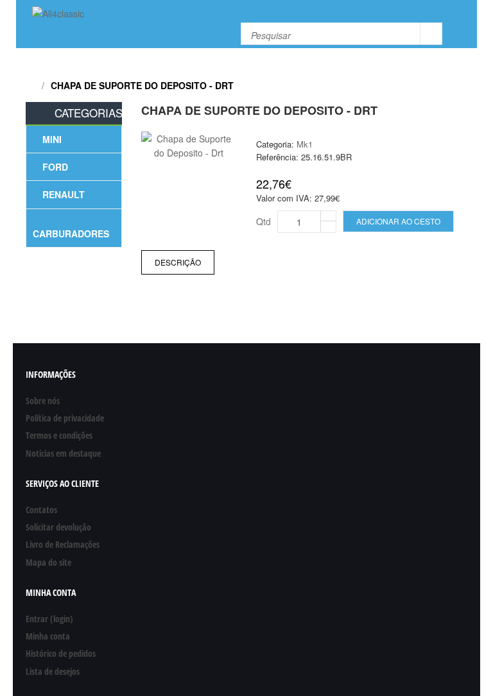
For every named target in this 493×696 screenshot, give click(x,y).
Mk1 (305, 144)
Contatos (41, 510)
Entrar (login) (49, 619)
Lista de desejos (53, 671)
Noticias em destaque (63, 453)
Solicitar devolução (58, 527)
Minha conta (48, 636)
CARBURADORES (71, 233)
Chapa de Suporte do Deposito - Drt (142, 85)
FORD (55, 166)
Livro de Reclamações (62, 544)
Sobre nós (43, 401)
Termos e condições (59, 435)
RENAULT (63, 194)
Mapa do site (48, 562)
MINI (52, 139)
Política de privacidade (65, 418)
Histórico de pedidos (61, 653)
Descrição (178, 262)
